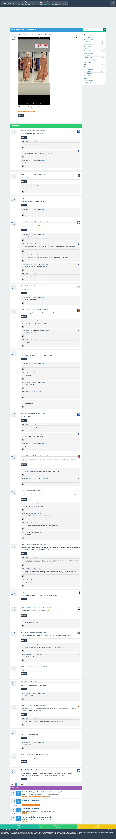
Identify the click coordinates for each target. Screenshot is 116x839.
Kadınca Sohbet (8, 3)
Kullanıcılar (40, 4)
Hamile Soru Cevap (55, 4)
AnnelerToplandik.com (109, 829)
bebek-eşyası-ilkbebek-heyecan (34, 804)
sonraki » (22, 784)
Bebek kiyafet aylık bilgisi (30, 808)
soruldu (51, 34)
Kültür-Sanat (87, 62)
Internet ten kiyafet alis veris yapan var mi (36, 817)
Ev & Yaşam (87, 55)
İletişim (3, 829)
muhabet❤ (32, 111)
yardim (37, 796)
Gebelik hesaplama (18, 829)
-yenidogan (42, 796)
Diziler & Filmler (88, 53)
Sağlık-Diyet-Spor (88, 71)
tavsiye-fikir (21, 111)
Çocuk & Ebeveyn (89, 51)
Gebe (25, 829)
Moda (85, 64)
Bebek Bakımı (64, 4)
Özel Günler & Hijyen (90, 66)
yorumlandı (42, 141)
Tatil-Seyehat (87, 73)
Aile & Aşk (87, 41)
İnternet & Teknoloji (89, 60)
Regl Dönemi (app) (89, 80)
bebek (28, 829)
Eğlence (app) (87, 82)
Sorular (19, 4)
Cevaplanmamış (26, 4)
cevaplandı (43, 130)
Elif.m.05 (43, 819)
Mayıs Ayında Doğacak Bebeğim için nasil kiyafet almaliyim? (42, 792)
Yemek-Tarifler (88, 76)
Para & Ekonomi (88, 69)
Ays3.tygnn (39, 811)
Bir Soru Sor (47, 4)
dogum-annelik (31, 796)
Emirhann (40, 803)
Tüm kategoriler (88, 37)
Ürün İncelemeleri (89, 39)
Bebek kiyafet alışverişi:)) (30, 800)
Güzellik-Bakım (88, 57)
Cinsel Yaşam (87, 48)
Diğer (29, 794)
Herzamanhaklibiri (40, 794)
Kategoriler (34, 4)
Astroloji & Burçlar (89, 46)
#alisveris (27, 111)
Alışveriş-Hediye (27, 34)
